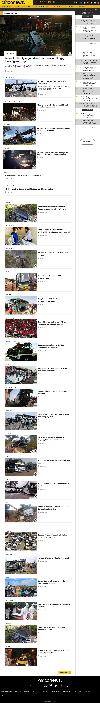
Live (85, 10)
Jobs (74, 691)
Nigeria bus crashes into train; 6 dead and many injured (53, 415)
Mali (7, 272)
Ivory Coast (10, 318)
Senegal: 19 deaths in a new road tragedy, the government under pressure (51, 438)
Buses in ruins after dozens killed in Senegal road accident (53, 508)
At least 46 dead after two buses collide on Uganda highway (53, 129)
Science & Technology (41, 6)
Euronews (5, 696)
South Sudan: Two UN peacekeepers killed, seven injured (89, 83)
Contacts (35, 691)
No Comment (57, 6)
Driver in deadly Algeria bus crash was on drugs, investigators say (34, 60)
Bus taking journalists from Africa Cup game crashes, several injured (54, 323)
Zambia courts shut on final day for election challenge (90, 62)
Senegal (9, 364)
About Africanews (6, 691)
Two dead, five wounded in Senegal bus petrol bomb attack (52, 369)
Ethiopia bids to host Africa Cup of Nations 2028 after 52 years (89, 22)
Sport (18, 6)
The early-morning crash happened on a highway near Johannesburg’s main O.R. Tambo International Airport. (53, 88)
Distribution (56, 691)
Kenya (8, 203)
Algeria (7, 148)
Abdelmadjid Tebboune (12, 101)
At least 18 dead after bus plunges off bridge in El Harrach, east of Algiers (52, 153)
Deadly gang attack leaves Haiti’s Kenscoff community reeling (90, 98)
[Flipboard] (56, 686)
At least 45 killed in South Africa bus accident (53, 254)
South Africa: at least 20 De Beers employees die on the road (52, 346)
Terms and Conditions (22, 691)
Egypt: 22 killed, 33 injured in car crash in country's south (54, 651)
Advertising (66, 691)
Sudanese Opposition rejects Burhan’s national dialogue (89, 68)
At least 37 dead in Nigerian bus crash (53, 558)
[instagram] (67, 686)
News (3, 6)
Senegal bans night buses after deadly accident (54, 462)
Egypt (8, 295)
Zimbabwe (7, 172)
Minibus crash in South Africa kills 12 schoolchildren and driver (30, 189)
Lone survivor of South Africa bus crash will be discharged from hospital (54, 231)
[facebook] (62, 686)
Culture (26, 6)
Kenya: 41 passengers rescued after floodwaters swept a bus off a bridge (53, 208)
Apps (81, 691)
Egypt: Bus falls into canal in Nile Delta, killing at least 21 (51, 582)
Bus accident (10, 53)
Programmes (70, 6)
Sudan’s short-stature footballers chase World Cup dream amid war (90, 37)
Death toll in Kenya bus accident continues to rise (51, 628)
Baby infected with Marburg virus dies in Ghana (54, 605)
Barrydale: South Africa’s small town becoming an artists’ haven (89, 54)
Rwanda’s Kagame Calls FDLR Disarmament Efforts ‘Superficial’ (89, 91)
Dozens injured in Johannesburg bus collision (53, 392)
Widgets (88, 691)
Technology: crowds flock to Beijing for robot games (89, 115)
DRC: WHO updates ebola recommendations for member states (89, 29)
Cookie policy (45, 691)
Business (10, 6)
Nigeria (9, 410)
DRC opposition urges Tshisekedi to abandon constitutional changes (90, 105)
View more (87, 142)
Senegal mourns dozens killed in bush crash (53, 485)
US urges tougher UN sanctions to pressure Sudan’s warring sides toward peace (89, 76)
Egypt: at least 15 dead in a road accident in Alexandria (51, 300)
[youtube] (45, 686)
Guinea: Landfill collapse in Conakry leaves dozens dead (89, 122)
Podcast (81, 6)
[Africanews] (12, 2)
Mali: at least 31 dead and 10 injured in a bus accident (53, 277)
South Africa (11, 78)
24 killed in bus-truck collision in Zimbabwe (23, 176)
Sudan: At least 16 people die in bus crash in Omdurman (52, 536)
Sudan (8, 531)
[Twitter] (51, 686)
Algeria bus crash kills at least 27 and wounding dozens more (52, 106)
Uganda (7, 125)
